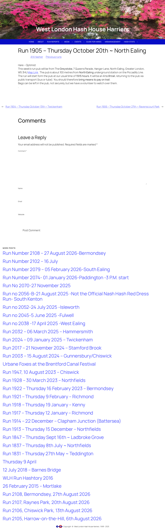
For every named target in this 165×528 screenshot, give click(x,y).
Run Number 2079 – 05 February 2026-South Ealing (56, 269)
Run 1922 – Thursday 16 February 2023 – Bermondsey (58, 388)
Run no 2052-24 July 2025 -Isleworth (41, 307)
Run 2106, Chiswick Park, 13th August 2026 (47, 510)
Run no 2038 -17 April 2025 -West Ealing (44, 323)
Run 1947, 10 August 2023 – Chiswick (41, 372)
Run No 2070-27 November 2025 (37, 285)
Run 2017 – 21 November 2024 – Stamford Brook (52, 348)
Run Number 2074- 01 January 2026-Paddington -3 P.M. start (66, 277)
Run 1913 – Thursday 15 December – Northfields (52, 429)
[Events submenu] (83, 41)
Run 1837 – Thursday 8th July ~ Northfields (47, 445)
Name (20, 188)
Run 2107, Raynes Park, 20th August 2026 (46, 502)
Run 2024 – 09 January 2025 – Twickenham (48, 339)
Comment (22, 151)
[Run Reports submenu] (62, 41)
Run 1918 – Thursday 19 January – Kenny (44, 404)
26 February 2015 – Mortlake (32, 486)
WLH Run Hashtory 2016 (28, 478)
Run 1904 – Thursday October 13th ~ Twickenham (34, 106)
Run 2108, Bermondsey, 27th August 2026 (46, 494)
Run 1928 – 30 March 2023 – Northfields (44, 380)
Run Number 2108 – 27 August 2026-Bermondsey (54, 253)
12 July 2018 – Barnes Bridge (32, 470)
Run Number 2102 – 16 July (30, 261)
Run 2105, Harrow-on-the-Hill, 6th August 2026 (52, 518)
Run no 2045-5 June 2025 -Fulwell (38, 315)
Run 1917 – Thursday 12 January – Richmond (48, 413)
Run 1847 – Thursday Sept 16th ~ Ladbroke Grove (53, 437)
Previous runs (54, 57)
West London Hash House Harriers (82, 29)
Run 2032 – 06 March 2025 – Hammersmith (48, 331)
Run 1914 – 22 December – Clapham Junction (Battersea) (62, 421)
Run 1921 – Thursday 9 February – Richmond (48, 396)
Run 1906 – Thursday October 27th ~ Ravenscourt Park (128, 106)
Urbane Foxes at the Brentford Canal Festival (49, 364)
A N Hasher (37, 57)
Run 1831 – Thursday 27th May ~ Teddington (48, 453)
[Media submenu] (72, 41)
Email (20, 201)
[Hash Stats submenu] (137, 41)
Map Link (33, 72)
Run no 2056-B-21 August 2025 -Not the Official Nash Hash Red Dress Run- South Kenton (76, 296)
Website (21, 214)
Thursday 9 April (19, 461)
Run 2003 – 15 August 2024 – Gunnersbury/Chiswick (57, 356)
